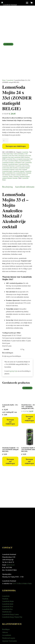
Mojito (11, 176)
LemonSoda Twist (7, 606)
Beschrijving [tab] (7, 186)
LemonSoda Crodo (19, 162)
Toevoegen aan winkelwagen (16, 146)
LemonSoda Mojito (23, 164)
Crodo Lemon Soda (7, 154)
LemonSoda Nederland (8, 166)
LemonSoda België (13, 161)
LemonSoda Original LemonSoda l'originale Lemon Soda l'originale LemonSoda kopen (15, 169)
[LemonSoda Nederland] (9, 3)
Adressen (5, 632)
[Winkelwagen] (31, 3)
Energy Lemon (14, 614)
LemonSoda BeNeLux (25, 161)
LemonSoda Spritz (7, 604)
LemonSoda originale (18, 171)
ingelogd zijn (13, 371)
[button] (27, 3)
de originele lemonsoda (22, 159)
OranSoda (16, 176)
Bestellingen (6, 629)
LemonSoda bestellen (8, 162)
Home (3, 80)
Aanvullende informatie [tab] (24, 186)
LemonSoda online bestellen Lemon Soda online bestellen (16, 167)
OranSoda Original (24, 176)
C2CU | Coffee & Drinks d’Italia (22, 583)
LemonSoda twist (10, 173)
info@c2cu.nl (10, 565)
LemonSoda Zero (20, 173)
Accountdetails (6, 635)
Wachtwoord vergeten (8, 638)
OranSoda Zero (6, 612)
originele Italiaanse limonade (10, 178)
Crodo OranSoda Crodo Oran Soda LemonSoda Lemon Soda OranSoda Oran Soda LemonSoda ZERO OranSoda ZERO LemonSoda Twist (16, 156)
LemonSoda (10, 80)
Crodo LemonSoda (18, 154)
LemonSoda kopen (13, 164)
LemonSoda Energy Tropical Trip (12, 617)
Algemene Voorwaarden (9, 641)
